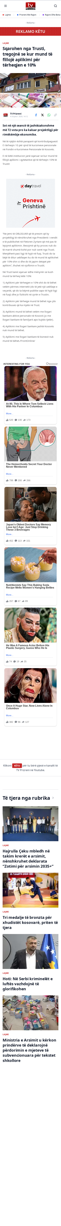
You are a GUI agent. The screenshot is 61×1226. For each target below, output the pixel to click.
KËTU (17, 765)
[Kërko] (55, 6)
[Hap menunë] (5, 6)
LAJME (6, 43)
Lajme (8, 14)
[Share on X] (42, 115)
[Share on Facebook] (36, 115)
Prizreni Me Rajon (27, 14)
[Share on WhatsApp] (49, 115)
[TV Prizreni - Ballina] (30, 5)
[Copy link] (55, 115)
